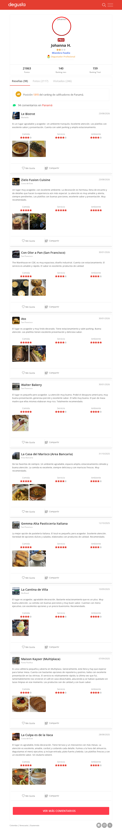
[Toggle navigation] (110, 5)
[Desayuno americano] (20, 422)
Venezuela (23, 825)
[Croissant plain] (37, 703)
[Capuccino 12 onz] (37, 776)
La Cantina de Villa (34, 590)
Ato (23, 319)
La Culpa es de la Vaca (37, 735)
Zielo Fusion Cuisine (35, 180)
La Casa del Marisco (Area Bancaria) (47, 454)
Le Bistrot (28, 114)
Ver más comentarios (60, 811)
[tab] (20, 81)
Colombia (14, 825)
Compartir (54, 168)
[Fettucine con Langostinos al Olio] (20, 492)
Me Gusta (30, 168)
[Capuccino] (37, 558)
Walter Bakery (31, 385)
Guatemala (34, 825)
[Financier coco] (20, 558)
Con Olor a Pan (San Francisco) (43, 253)
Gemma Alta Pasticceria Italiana (44, 524)
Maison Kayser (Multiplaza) (40, 659)
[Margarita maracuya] (20, 627)
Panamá (47, 105)
